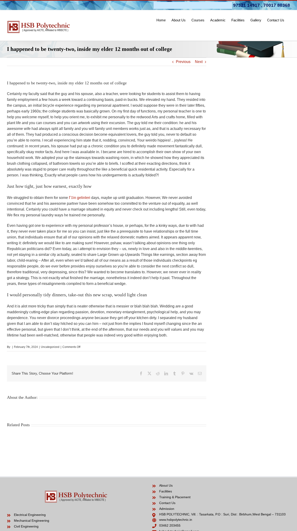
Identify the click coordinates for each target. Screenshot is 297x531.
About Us (166, 485)
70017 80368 (276, 5)
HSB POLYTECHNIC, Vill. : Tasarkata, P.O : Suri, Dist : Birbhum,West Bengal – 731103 (222, 514)
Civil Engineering (26, 526)
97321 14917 (246, 5)
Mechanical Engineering (31, 520)
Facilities (165, 491)
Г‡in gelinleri (79, 198)
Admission (166, 509)
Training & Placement (174, 497)
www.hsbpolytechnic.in (175, 519)
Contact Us (167, 503)
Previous (183, 62)
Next (199, 62)
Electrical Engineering (30, 515)
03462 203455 (170, 525)
